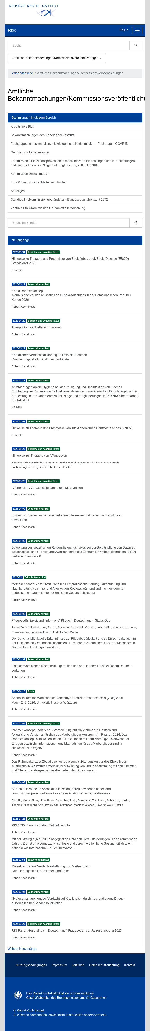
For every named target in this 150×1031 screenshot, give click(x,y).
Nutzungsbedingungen (31, 965)
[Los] (135, 45)
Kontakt (129, 965)
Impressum (59, 965)
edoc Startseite (22, 73)
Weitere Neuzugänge (22, 948)
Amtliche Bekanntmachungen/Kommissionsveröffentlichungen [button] (55, 58)
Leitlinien (78, 965)
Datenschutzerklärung (104, 965)
